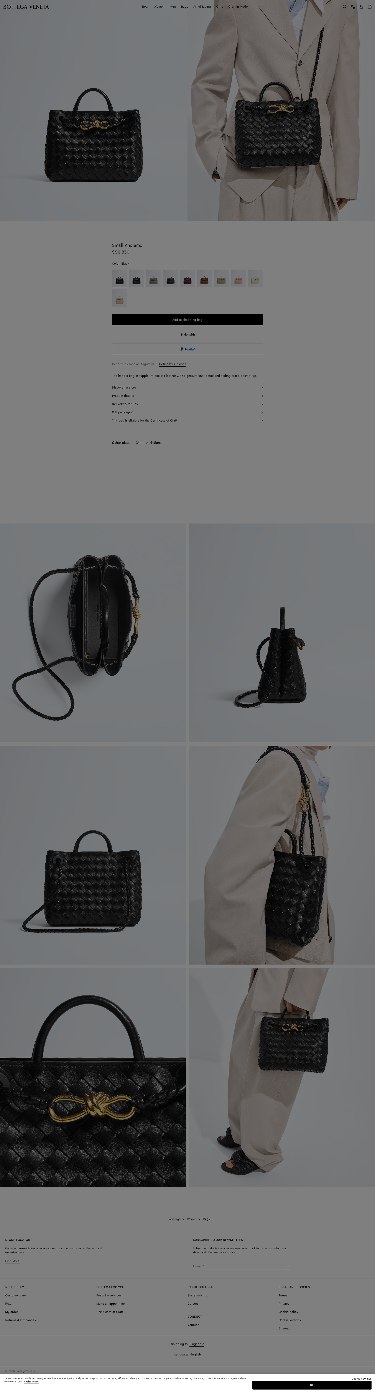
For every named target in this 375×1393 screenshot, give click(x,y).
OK (312, 1385)
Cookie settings (362, 1379)
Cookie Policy (31, 1381)
